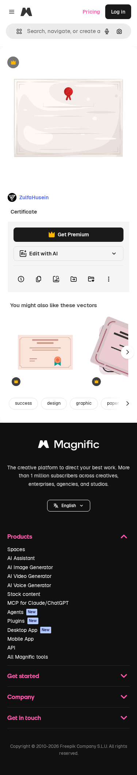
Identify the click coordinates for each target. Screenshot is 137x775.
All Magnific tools (27, 657)
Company (20, 697)
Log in (118, 11)
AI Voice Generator (29, 585)
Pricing (91, 11)
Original (47, 62)
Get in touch (24, 717)
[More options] (108, 279)
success (23, 403)
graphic (84, 403)
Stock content (23, 594)
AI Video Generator (29, 576)
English (68, 506)
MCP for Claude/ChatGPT (38, 603)
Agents (21, 612)
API (11, 647)
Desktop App (28, 630)
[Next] (127, 352)
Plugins (22, 621)
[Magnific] (68, 446)
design (54, 403)
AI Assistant (21, 558)
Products (19, 536)
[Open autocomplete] (16, 31)
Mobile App (20, 639)
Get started (23, 676)
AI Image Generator (30, 567)
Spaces (16, 549)
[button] (68, 506)
